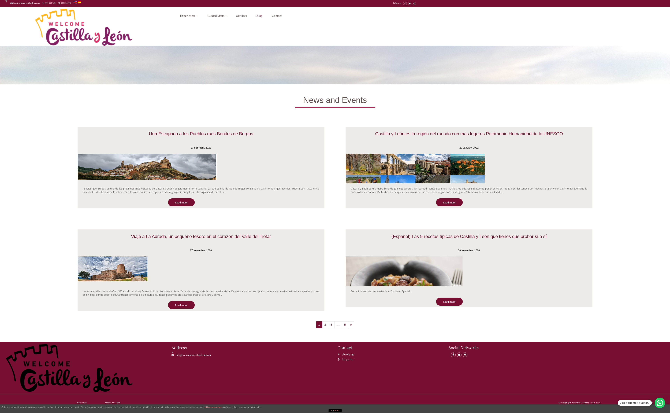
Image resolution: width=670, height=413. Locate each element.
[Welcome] (83, 26)
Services (241, 15)
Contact (277, 15)
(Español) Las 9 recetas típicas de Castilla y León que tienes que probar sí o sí (469, 236)
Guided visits (216, 15)
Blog (259, 15)
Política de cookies (112, 402)
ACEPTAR (335, 411)
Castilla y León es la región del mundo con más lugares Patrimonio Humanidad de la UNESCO (469, 133)
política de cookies (212, 407)
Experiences (188, 15)
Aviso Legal (82, 402)
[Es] (79, 2)
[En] (76, 2)
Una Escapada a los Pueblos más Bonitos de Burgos (201, 133)
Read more (181, 202)
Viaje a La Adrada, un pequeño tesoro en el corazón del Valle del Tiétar (201, 236)
